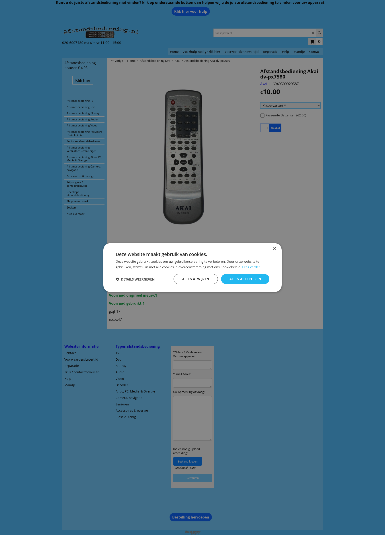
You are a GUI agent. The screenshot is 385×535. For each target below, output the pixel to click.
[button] (135, 279)
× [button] (274, 248)
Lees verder (251, 266)
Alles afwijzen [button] (195, 279)
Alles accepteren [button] (245, 279)
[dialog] (192, 267)
